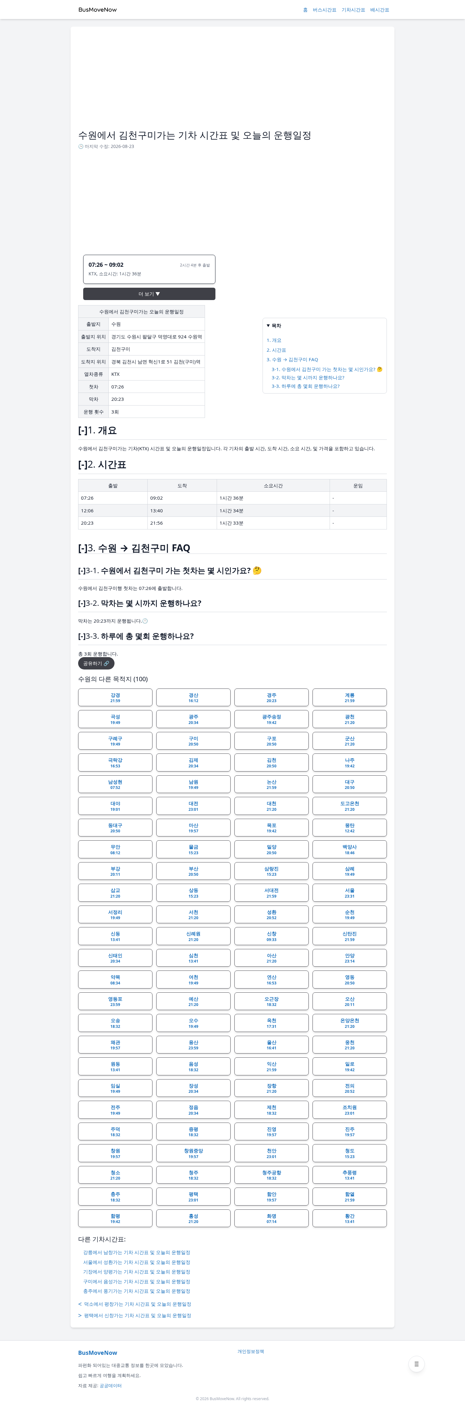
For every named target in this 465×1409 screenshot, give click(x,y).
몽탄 (350, 828)
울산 (271, 1045)
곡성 (115, 719)
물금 (193, 849)
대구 (350, 784)
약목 (115, 980)
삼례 (350, 871)
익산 (271, 1066)
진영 (271, 1132)
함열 (350, 1197)
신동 (115, 936)
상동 (193, 893)
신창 (271, 936)
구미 (193, 741)
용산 (193, 1045)
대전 (193, 806)
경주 (271, 698)
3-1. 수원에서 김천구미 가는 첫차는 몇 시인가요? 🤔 (327, 369)
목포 (271, 828)
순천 (350, 915)
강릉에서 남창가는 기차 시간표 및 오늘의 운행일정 (136, 1252)
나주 (350, 763)
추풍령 (350, 1175)
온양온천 (349, 1023)
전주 (115, 1110)
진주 (350, 1132)
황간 (350, 1219)
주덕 (115, 1132)
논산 (271, 784)
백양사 (350, 849)
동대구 (115, 828)
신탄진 (350, 936)
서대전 (271, 893)
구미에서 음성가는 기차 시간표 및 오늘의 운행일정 (136, 1281)
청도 (350, 1153)
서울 (350, 893)
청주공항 (271, 1175)
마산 (193, 828)
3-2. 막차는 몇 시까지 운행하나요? (308, 377)
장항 (271, 1088)
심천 (193, 958)
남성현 (115, 784)
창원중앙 (193, 1153)
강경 (115, 698)
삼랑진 (271, 871)
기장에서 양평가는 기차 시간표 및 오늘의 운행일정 (136, 1271)
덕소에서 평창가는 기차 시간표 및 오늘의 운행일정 (134, 1304)
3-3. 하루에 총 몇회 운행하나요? (306, 386)
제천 (271, 1110)
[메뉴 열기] (416, 1364)
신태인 (115, 958)
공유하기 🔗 (96, 663)
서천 (193, 915)
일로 (350, 1066)
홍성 (193, 1219)
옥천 (271, 1023)
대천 (271, 806)
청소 (115, 1175)
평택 (193, 1197)
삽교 (115, 893)
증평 (193, 1132)
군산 (350, 741)
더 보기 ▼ (149, 294)
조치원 (350, 1110)
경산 (193, 698)
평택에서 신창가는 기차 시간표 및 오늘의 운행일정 (134, 1315)
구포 (271, 741)
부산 (193, 871)
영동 (350, 980)
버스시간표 (325, 9)
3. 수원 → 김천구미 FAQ (292, 359)
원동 (115, 1066)
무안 (115, 849)
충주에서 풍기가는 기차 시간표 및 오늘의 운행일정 (136, 1291)
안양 (350, 958)
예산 (193, 1002)
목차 (276, 325)
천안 (271, 1153)
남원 (193, 784)
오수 (193, 1023)
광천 (350, 719)
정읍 (193, 1110)
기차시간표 (353, 9)
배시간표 (379, 9)
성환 (271, 915)
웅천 (350, 1045)
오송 (115, 1023)
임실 (115, 1088)
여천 (193, 980)
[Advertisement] (232, 81)
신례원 (193, 936)
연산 (271, 980)
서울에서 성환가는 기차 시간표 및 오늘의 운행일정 (136, 1262)
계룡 (350, 698)
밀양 (271, 849)
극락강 (115, 763)
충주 (115, 1197)
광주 (193, 719)
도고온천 (349, 806)
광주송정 (271, 719)
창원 (115, 1153)
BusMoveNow (97, 1352)
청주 (193, 1175)
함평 (115, 1219)
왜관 (115, 1045)
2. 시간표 (276, 350)
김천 (271, 763)
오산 (350, 1002)
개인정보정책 (251, 1351)
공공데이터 (111, 1385)
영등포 (115, 1002)
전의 (350, 1088)
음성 (193, 1066)
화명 (271, 1219)
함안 (271, 1197)
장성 (193, 1088)
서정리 (115, 915)
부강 (115, 871)
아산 (271, 958)
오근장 (271, 1002)
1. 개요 (274, 340)
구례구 (115, 741)
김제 (193, 763)
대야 (115, 806)
